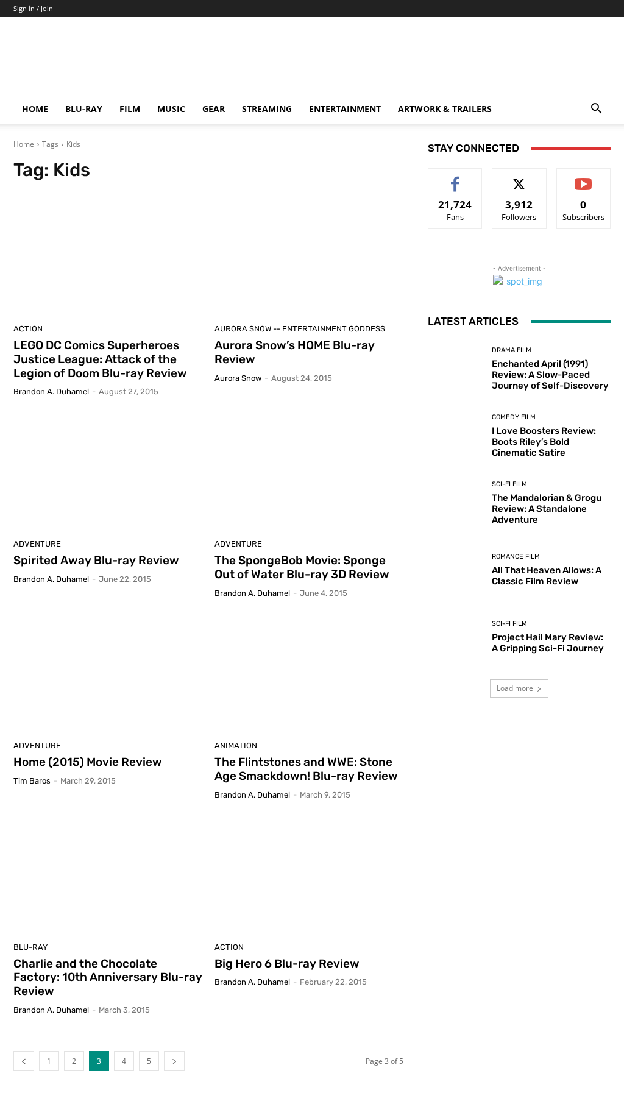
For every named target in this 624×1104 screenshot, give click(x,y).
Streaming (267, 109)
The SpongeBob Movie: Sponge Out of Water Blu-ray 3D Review (301, 567)
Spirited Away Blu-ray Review (96, 560)
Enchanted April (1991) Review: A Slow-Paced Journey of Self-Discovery (550, 374)
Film (129, 109)
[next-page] (174, 1061)
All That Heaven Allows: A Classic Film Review (546, 576)
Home (35, 109)
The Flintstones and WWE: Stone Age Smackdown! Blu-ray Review (306, 769)
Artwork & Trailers (445, 109)
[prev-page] (23, 1061)
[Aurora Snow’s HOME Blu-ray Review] (308, 256)
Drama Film (511, 350)
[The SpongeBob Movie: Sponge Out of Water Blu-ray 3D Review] (308, 471)
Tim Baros (32, 780)
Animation (235, 745)
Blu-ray (83, 109)
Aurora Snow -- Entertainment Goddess (299, 329)
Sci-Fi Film (509, 484)
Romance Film (516, 556)
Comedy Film (514, 417)
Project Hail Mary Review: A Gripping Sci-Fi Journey (548, 643)
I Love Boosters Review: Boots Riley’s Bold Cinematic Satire (544, 441)
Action (28, 329)
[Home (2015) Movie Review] (107, 672)
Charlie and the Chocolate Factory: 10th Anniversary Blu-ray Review (107, 978)
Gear (213, 109)
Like (455, 177)
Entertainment (345, 109)
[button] (596, 110)
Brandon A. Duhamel (51, 391)
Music (171, 109)
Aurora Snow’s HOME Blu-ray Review (294, 352)
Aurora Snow (237, 378)
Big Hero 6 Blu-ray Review (287, 964)
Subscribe (583, 177)
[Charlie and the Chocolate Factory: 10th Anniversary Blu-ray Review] (107, 874)
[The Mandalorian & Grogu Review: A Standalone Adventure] (455, 502)
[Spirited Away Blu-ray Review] (107, 471)
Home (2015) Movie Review (87, 762)
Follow (519, 177)
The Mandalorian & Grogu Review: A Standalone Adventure (546, 508)
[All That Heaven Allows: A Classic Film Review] (455, 569)
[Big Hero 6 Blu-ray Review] (308, 874)
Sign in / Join (33, 8)
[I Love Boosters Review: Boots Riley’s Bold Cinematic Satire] (455, 435)
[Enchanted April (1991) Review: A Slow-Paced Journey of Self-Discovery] (455, 368)
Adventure (37, 544)
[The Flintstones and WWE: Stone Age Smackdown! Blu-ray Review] (308, 672)
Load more (515, 688)
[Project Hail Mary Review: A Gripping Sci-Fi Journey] (455, 636)
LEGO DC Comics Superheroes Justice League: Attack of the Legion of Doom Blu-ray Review (100, 359)
